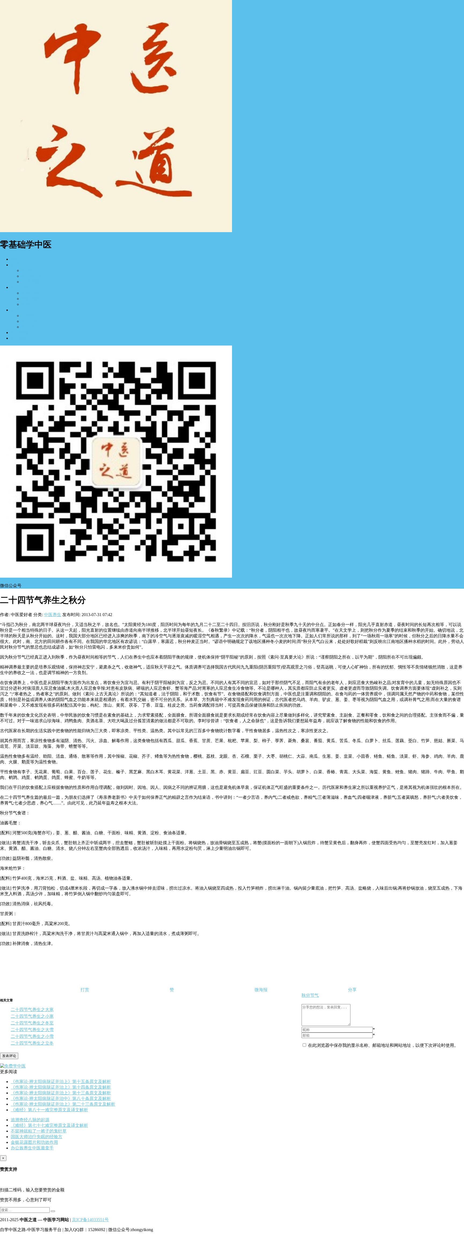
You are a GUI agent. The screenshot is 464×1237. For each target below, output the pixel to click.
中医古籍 (19, 332)
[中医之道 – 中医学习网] (116, 230)
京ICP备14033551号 (90, 1219)
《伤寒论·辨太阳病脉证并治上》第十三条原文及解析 (61, 1093)
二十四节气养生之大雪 (32, 1029)
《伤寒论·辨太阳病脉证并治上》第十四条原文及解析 (61, 1087)
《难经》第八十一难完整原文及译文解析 (49, 1109)
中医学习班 (32, 276)
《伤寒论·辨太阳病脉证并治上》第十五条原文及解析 (61, 1081)
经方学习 (30, 270)
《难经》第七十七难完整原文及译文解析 (49, 1125)
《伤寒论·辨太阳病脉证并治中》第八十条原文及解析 (61, 1098)
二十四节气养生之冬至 (32, 1023)
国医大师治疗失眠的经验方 (36, 1136)
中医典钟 (30, 321)
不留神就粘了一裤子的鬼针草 (39, 1131)
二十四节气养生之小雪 (32, 1036)
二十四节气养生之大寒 (32, 1009)
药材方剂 (30, 298)
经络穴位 (30, 304)
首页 (15, 259)
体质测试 (30, 315)
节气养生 (30, 327)
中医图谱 (30, 281)
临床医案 (30, 293)
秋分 (306, 995)
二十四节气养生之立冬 (32, 1043)
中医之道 (19, 287)
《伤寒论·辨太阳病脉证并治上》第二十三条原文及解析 (63, 1104)
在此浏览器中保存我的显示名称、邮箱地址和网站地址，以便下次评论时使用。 (383, 1045)
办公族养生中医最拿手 (32, 1148)
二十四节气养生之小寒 (32, 1016)
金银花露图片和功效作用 (34, 1142)
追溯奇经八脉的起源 (30, 1119)
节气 (314, 995)
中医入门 (19, 264)
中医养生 (19, 310)
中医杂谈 (19, 338)
